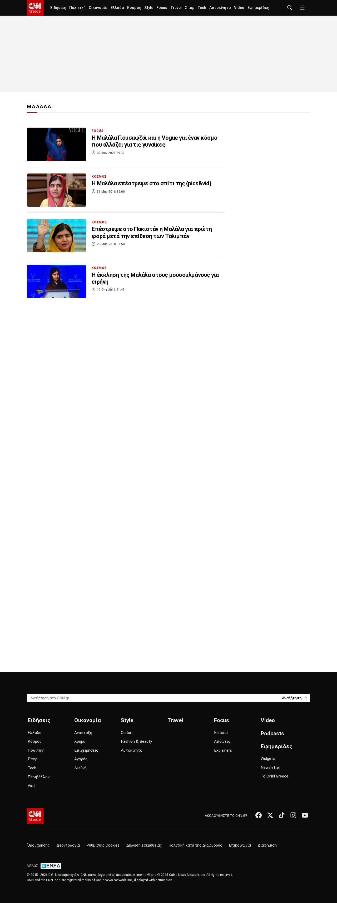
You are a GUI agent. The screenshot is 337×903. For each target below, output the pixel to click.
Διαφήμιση (267, 845)
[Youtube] (305, 815)
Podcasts (272, 733)
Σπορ (189, 8)
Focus (161, 8)
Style (148, 8)
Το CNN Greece (274, 776)
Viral (31, 785)
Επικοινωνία (240, 845)
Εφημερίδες (258, 8)
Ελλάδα (117, 8)
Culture (127, 732)
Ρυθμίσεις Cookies (103, 845)
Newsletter (270, 767)
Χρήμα (79, 741)
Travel (176, 8)
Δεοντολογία (68, 845)
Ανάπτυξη (83, 732)
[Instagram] (293, 815)
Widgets (268, 758)
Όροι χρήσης (38, 845)
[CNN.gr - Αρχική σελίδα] (35, 816)
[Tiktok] (282, 815)
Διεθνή (80, 768)
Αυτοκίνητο (220, 8)
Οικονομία (98, 8)
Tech (201, 8)
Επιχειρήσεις (86, 750)
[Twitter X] (270, 815)
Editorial (221, 732)
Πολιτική (77, 8)
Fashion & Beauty (136, 741)
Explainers (223, 750)
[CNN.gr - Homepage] (35, 8)
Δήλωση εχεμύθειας (144, 845)
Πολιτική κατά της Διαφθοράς (195, 845)
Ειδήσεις (58, 8)
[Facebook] (258, 815)
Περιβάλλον (38, 777)
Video (239, 8)
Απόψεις (222, 741)
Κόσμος (134, 8)
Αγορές (80, 759)
